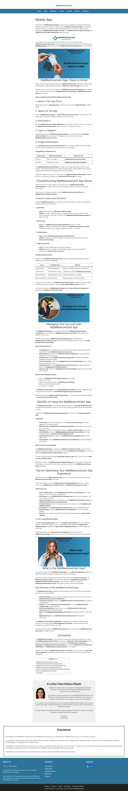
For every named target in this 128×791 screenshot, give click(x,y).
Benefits (77, 11)
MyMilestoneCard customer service (78, 215)
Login (45, 11)
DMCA (60, 786)
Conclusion (39, 672)
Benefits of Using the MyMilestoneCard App (48, 667)
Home (39, 11)
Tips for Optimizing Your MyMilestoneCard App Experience (53, 669)
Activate (61, 11)
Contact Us (85, 11)
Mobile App (48, 773)
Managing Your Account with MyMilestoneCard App (50, 665)
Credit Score (48, 768)
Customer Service (50, 771)
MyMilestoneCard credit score (65, 432)
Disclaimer (54, 786)
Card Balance (49, 766)
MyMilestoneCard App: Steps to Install (47, 662)
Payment (69, 11)
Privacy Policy (67, 786)
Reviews (47, 776)
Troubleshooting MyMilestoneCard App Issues (49, 663)
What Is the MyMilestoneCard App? (46, 671)
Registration (53, 11)
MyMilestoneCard (64, 5)
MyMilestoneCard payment (54, 612)
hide (56, 659)
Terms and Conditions (78, 786)
